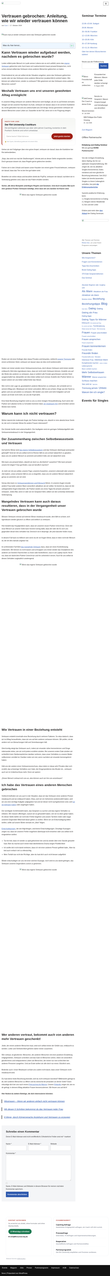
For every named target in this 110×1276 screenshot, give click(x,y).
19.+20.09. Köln (88, 39)
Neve (4, 1273)
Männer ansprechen (99, 377)
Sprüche (94, 384)
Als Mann (87, 291)
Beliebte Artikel (87, 299)
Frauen (86, 332)
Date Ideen (85, 309)
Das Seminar (87, 278)
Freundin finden (90, 353)
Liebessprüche (87, 366)
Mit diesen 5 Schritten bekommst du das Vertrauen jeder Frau (33, 1109)
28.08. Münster (87, 28)
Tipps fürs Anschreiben (90, 266)
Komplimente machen (90, 363)
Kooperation (72, 1242)
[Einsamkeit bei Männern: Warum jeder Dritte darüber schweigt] (87, 84)
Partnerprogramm (76, 1251)
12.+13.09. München (89, 36)
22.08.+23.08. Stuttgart (90, 23)
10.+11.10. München (89, 48)
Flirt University (101, 329)
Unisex (102, 387)
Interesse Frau (88, 360)
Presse (29, 1268)
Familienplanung (99, 326)
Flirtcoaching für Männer (38, 1084)
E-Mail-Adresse (34, 1144)
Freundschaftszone (88, 357)
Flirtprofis (57, 1084)
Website (53, 1144)
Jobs (22, 1268)
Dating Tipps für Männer (94, 319)
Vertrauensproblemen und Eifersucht (31, 483)
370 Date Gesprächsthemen (92, 274)
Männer (86, 376)
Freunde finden (87, 350)
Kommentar (11, 1153)
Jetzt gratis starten (62, 136)
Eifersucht (85, 323)
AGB (64, 1268)
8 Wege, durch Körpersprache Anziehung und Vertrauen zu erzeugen (37, 1117)
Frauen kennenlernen (94, 346)
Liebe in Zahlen (103, 363)
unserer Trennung (64, 359)
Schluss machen (89, 381)
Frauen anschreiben (99, 333)
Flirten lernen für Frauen (89, 329)
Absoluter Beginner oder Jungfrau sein (93, 286)
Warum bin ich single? (93, 392)
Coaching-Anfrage (79, 1226)
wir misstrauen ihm (51, 404)
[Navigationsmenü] (105, 3)
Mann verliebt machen (89, 369)
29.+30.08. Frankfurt (89, 32)
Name (9, 1144)
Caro (6, 25)
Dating (92, 308)
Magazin (13, 1268)
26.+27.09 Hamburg (89, 43)
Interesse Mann (101, 360)
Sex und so (87, 384)
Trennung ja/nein (90, 388)
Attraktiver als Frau (100, 291)
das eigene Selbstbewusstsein (31, 450)
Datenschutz (74, 1268)
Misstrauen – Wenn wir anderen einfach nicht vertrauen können (34, 1101)
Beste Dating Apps (89, 270)
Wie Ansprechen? (88, 258)
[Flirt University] (11, 3)
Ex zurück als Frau (95, 323)
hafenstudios (21, 1259)
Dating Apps (87, 316)
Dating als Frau (90, 312)
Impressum (55, 1268)
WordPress (23, 1273)
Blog (104, 303)
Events (4, 1268)
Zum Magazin (87, 130)
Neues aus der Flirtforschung (93, 62)
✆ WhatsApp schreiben (20, 1231)
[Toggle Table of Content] (70, 45)
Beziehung (99, 298)
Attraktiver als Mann (90, 295)
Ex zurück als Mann (87, 326)
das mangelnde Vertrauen (31, 547)
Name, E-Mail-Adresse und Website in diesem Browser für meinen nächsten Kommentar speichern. (35, 1187)
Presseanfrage (76, 1234)
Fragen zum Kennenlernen (92, 262)
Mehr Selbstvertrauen (93, 372)
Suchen (103, 66)
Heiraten (98, 357)
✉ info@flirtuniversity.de (18, 1237)
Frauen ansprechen (91, 339)
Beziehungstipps (91, 304)
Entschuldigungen (8, 829)
